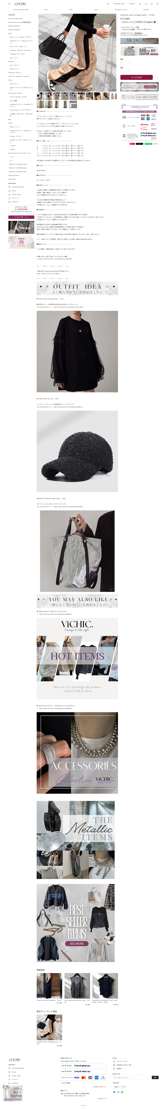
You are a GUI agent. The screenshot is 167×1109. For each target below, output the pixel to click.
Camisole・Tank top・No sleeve (20, 50)
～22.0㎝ (12, 145)
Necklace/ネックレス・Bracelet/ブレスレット (21, 105)
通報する (156, 144)
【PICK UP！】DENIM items (17, 168)
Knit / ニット (14, 58)
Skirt (71, 9)
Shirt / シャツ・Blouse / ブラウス (20, 37)
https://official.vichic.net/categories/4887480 (55, 708)
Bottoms (11, 61)
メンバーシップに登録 (129, 29)
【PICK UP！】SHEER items (17, 172)
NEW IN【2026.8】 (14, 30)
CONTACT (132, 4)
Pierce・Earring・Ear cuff (18, 97)
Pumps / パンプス (15, 136)
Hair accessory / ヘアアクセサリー (21, 110)
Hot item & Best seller (21, 9)
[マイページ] (146, 3)
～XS (11, 157)
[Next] (116, 53)
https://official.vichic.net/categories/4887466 (55, 259)
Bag (9, 119)
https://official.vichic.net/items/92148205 (68, 507)
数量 (121, 68)
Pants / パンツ (14, 69)
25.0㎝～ (12, 149)
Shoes (10, 123)
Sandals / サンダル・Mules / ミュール (21, 141)
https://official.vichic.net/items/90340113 (68, 407)
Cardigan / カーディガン (17, 54)
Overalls (146, 9)
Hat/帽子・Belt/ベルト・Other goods (21, 115)
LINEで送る (148, 144)
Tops (45, 9)
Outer (10, 80)
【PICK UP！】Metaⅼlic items (17, 164)
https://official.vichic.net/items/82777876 (68, 307)
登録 (155, 1077)
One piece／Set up (121, 9)
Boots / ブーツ (14, 127)
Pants (96, 9)
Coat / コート (14, 84)
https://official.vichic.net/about (48, 274)
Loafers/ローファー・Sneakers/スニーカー (20, 131)
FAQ (108, 4)
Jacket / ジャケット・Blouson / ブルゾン (21, 88)
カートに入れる (137, 77)
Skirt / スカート (15, 65)
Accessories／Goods (15, 93)
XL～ (11, 160)
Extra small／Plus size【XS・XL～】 (20, 153)
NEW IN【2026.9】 (14, 26)
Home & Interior (13, 175)
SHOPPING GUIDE (119, 4)
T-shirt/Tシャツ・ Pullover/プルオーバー (21, 42)
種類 (121, 59)
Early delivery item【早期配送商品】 (20, 22)
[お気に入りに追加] (156, 77)
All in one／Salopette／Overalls (18, 76)
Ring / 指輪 (13, 100)
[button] (11, 3)
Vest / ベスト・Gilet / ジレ (18, 46)
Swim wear (12, 179)
